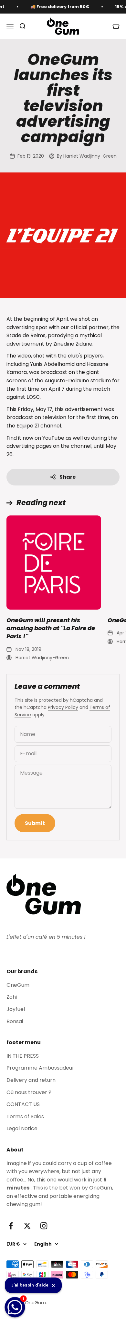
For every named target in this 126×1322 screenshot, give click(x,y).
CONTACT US (23, 1104)
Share (67, 477)
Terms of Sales (25, 1116)
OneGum (17, 985)
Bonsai (14, 1021)
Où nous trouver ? (28, 1092)
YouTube (53, 438)
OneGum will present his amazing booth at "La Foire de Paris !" (50, 628)
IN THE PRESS (22, 1056)
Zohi (11, 997)
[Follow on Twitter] (27, 1225)
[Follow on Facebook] (10, 1225)
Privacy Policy (63, 707)
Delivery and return (31, 1080)
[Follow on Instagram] (43, 1225)
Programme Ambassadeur (40, 1068)
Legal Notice (21, 1128)
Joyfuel (15, 1009)
